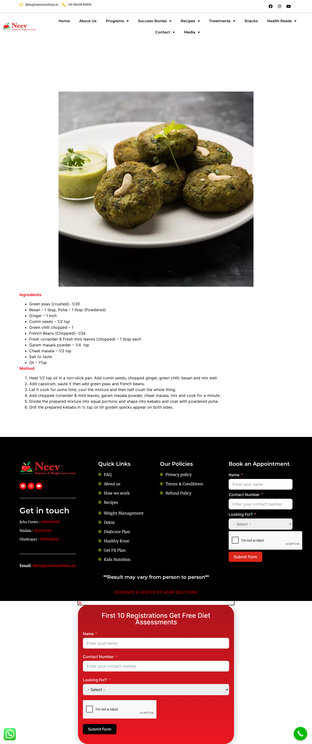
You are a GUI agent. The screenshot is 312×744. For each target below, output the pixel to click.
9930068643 (49, 539)
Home (64, 21)
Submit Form (245, 556)
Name (234, 474)
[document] (156, 672)
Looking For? (241, 514)
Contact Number (244, 494)
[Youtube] (288, 6)
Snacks (251, 21)
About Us (88, 21)
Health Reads (279, 21)
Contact (162, 32)
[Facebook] (270, 6)
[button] (156, 603)
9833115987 (43, 530)
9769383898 (50, 522)
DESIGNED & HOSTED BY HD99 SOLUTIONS (156, 592)
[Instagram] (279, 6)
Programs (115, 21)
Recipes (188, 21)
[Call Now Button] (300, 733)
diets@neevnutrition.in (54, 565)
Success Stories (152, 21)
